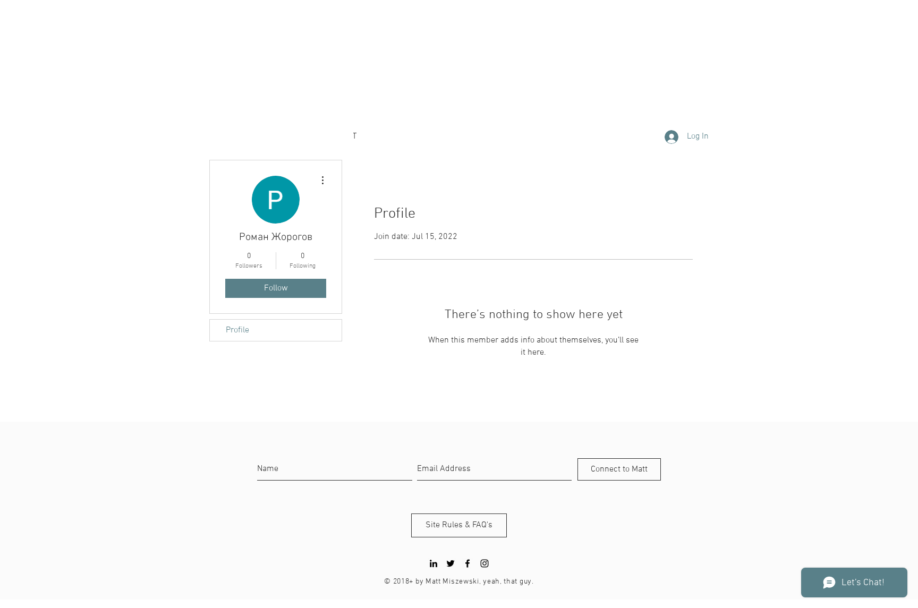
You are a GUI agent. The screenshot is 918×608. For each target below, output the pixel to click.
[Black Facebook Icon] (467, 563)
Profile (237, 330)
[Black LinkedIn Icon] (433, 563)
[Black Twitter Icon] (450, 563)
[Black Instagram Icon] (484, 563)
